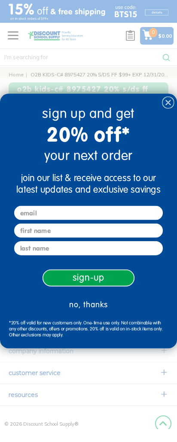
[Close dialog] (168, 102)
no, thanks (88, 304)
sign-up (89, 277)
